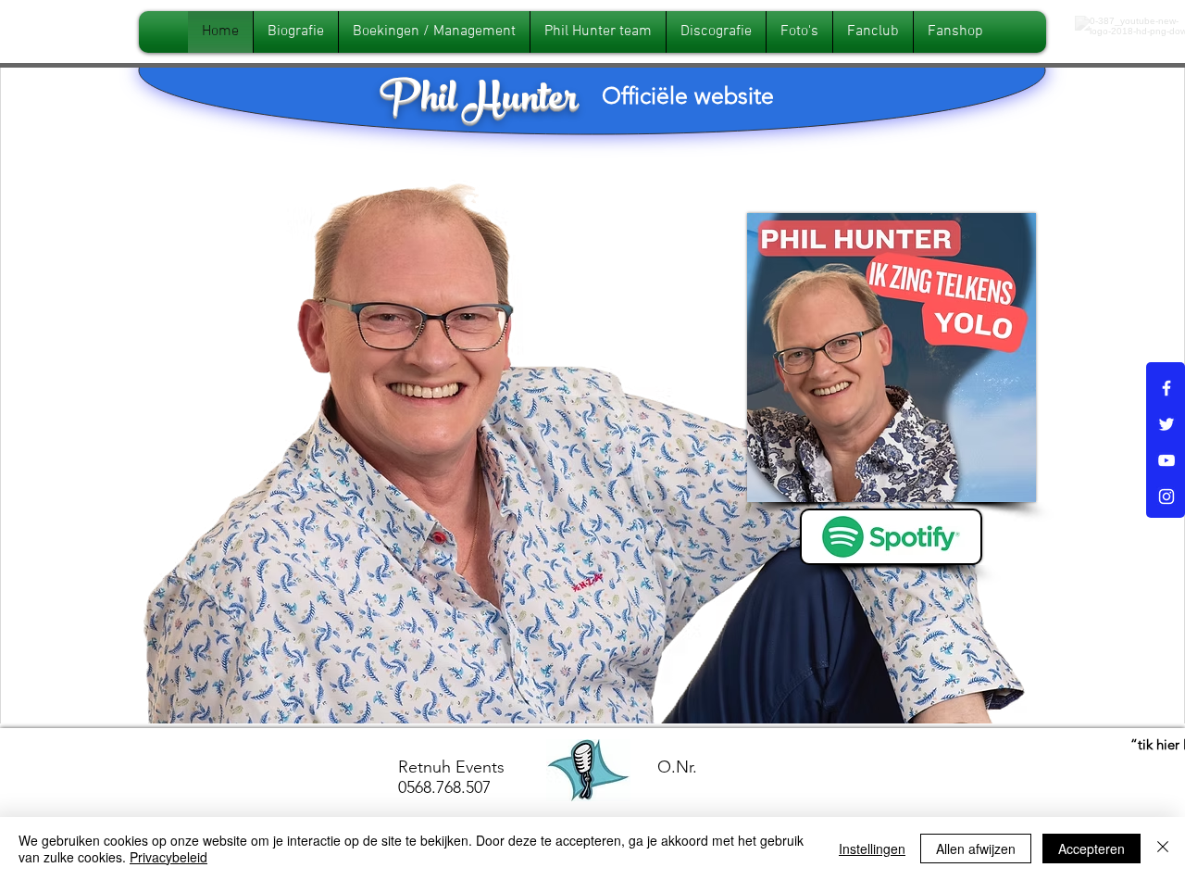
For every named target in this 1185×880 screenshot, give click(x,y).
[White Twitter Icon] (1166, 424)
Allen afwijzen (976, 848)
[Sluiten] (1163, 848)
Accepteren (1091, 848)
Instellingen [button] (872, 848)
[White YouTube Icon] (1166, 460)
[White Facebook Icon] (1166, 388)
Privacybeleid (168, 857)
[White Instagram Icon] (1166, 496)
